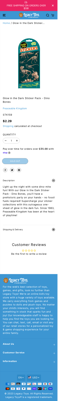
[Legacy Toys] (29, 15)
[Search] (47, 15)
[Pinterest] (19, 170)
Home (6, 23)
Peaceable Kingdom (15, 108)
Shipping (8, 126)
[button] (4, 15)
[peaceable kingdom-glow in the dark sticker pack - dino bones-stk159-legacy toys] (29, 63)
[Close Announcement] (52, 5)
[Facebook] (5, 170)
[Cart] (52, 15)
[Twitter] (12, 170)
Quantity (9, 134)
